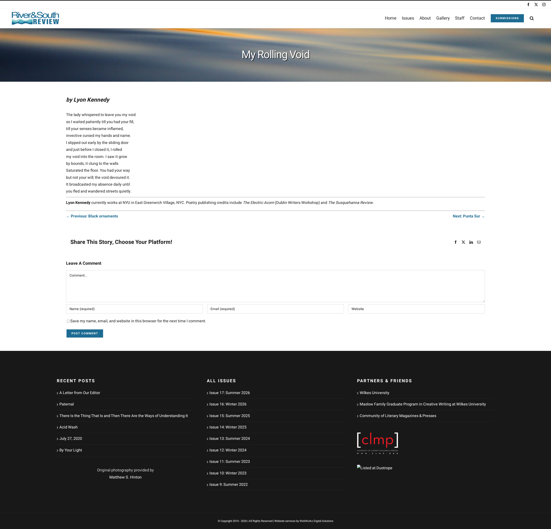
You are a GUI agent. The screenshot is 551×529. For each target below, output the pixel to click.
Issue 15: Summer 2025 (229, 416)
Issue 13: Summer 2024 (229, 439)
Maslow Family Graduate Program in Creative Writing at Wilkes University (423, 404)
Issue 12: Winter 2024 (227, 450)
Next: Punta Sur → (469, 216)
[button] (532, 18)
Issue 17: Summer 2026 (229, 393)
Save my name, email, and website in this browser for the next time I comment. (138, 321)
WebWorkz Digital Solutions (316, 521)
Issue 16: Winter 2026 (227, 404)
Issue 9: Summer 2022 (228, 485)
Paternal (66, 404)
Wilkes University (374, 393)
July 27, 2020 (70, 439)
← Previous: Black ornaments (92, 216)
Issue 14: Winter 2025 (227, 427)
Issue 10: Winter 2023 (227, 473)
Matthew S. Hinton (125, 477)
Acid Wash (68, 427)
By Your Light (70, 450)
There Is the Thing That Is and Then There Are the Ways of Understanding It (123, 416)
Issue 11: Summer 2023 (229, 462)
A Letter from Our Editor (79, 393)
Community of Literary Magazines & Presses (398, 416)
